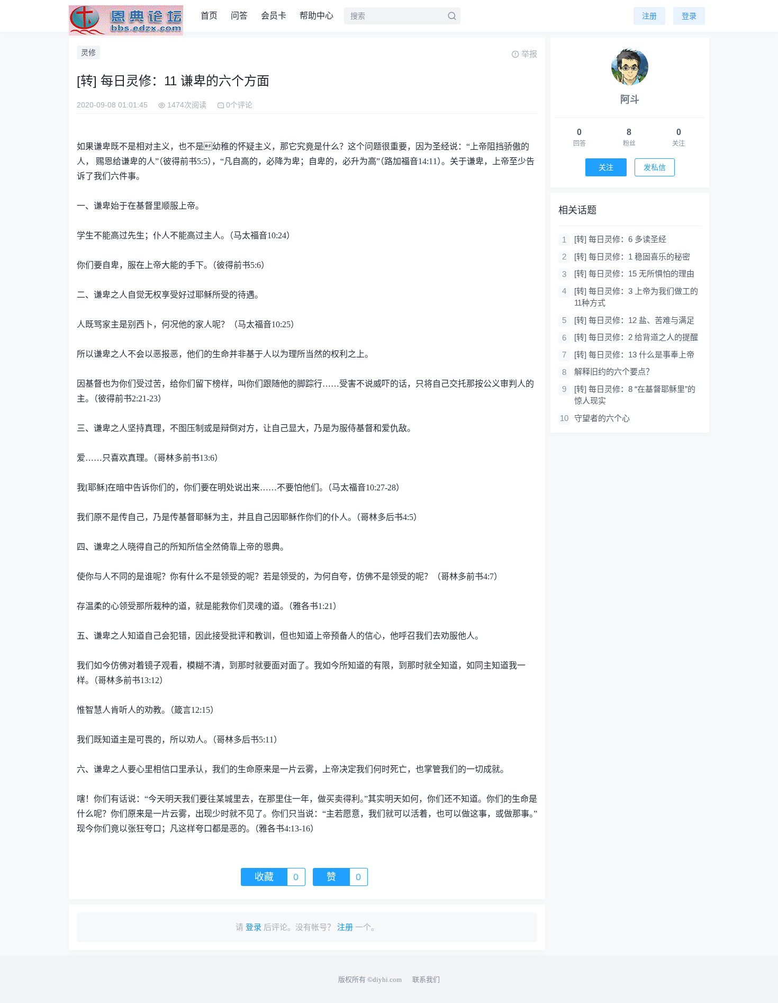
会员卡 (273, 15)
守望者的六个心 (602, 418)
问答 (239, 15)
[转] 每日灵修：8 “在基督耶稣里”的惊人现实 (634, 395)
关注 (606, 167)
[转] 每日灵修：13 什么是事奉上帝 (634, 354)
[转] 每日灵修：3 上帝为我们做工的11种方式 (636, 297)
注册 (649, 16)
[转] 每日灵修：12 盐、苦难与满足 (634, 320)
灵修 (88, 52)
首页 (209, 15)
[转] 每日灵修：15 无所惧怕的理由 (634, 273)
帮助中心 (316, 15)
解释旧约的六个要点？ (614, 371)
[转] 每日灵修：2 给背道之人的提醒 (636, 337)
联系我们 (426, 979)
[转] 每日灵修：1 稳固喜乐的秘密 (632, 256)
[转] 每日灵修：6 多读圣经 (620, 239)
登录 (689, 16)
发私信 (655, 167)
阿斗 (629, 99)
